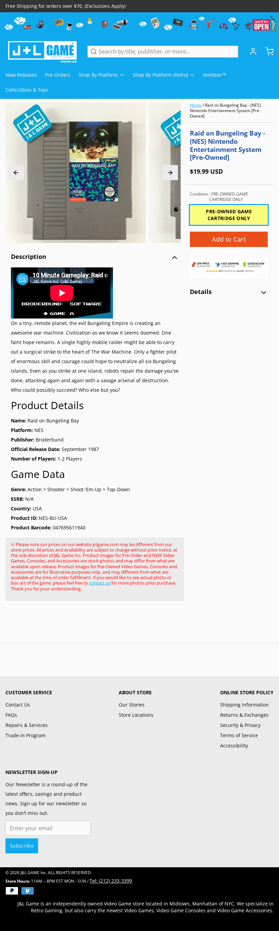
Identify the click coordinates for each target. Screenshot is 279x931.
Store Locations (136, 715)
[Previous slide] (16, 172)
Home (195, 105)
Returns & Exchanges (244, 715)
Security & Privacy (240, 725)
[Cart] (267, 51)
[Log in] (250, 51)
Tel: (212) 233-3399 (110, 881)
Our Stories (132, 704)
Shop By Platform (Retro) (160, 75)
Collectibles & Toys (26, 90)
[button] (229, 239)
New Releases (21, 75)
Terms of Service (239, 735)
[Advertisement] (129, 625)
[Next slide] (170, 172)
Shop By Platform (98, 75)
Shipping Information (244, 704)
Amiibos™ (214, 75)
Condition (219, 196)
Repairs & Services (26, 725)
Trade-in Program (25, 735)
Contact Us (17, 704)
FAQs (11, 715)
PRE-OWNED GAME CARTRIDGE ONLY (229, 214)
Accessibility (234, 745)
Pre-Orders (57, 75)
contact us (99, 583)
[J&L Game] (42, 51)
